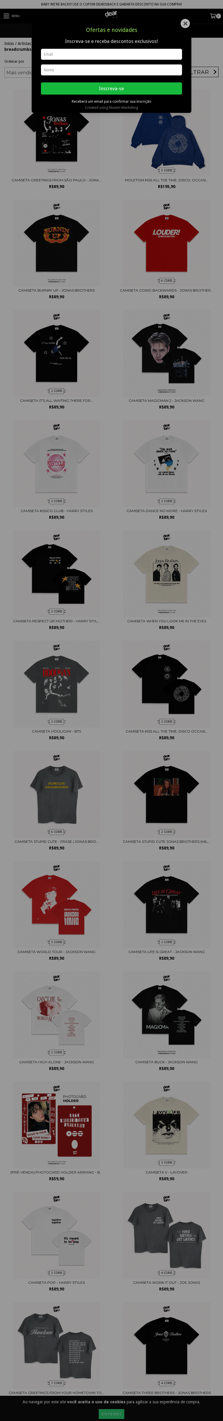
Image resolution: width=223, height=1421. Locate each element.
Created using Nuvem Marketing (111, 107)
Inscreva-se (111, 88)
